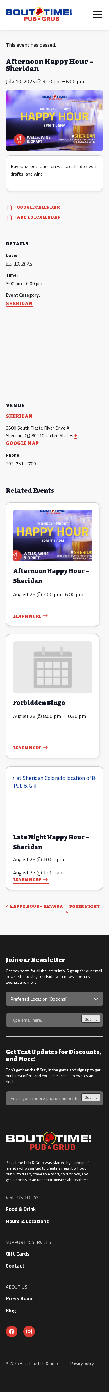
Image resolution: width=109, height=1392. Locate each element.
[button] (97, 13)
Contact (15, 1266)
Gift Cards (18, 1254)
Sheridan (19, 303)
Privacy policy (82, 1363)
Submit (91, 1019)
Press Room (19, 1298)
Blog (11, 1310)
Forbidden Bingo (39, 703)
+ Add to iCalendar (37, 217)
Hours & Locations (27, 1221)
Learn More (27, 616)
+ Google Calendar (37, 207)
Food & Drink (21, 1209)
